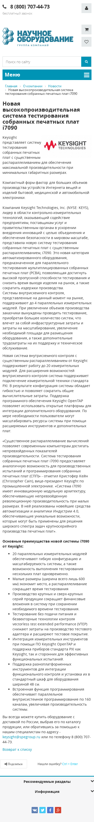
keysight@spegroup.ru (21, 736)
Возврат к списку (17, 749)
